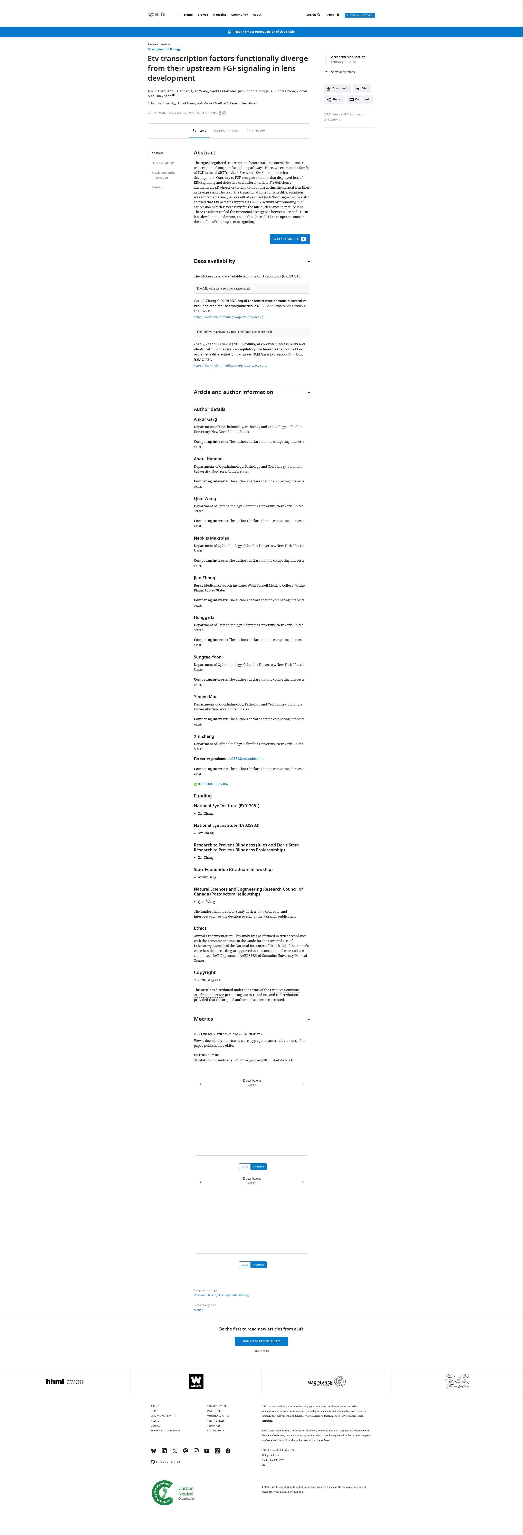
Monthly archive (218, 1416)
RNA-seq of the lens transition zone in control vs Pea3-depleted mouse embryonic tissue (250, 304)
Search (311, 15)
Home (188, 15)
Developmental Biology (164, 49)
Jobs (153, 1411)
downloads (353, 114)
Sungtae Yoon (284, 91)
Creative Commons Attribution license (337, 1487)
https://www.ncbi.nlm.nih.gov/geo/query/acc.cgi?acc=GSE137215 (230, 317)
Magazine (219, 15)
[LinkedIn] (164, 1452)
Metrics (157, 187)
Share (336, 99)
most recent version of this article (271, 32)
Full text (199, 131)
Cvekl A (225, 344)
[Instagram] (196, 1452)
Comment (363, 100)
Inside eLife (214, 1411)
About (257, 15)
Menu (176, 14)
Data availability (163, 163)
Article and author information (164, 175)
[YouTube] (207, 1452)
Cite (364, 88)
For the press (216, 1420)
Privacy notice (261, 1351)
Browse (203, 15)
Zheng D (212, 344)
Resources (214, 1425)
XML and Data (215, 1430)
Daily (245, 1166)
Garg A (199, 301)
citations (332, 119)
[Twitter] (175, 1452)
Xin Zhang (164, 96)
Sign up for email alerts (261, 1341)
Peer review (256, 131)
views (332, 114)
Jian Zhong (246, 91)
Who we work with (163, 1416)
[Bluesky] (153, 1452)
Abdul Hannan (178, 91)
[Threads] (217, 1452)
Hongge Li (264, 91)
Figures (226, 131)
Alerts (330, 15)
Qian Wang (199, 91)
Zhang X (212, 301)
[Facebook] (228, 1452)
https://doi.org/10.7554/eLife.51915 (193, 113)
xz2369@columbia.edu (246, 758)
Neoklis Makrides (223, 91)
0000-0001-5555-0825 (214, 784)
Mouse (198, 1310)
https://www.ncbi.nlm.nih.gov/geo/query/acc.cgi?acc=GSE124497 (230, 365)
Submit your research (360, 15)
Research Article (159, 44)
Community (239, 15)
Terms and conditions (165, 1430)
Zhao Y (199, 344)
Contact (156, 1425)
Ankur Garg (157, 91)
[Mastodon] (185, 1452)
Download (339, 88)
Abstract (157, 153)
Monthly (258, 1166)
